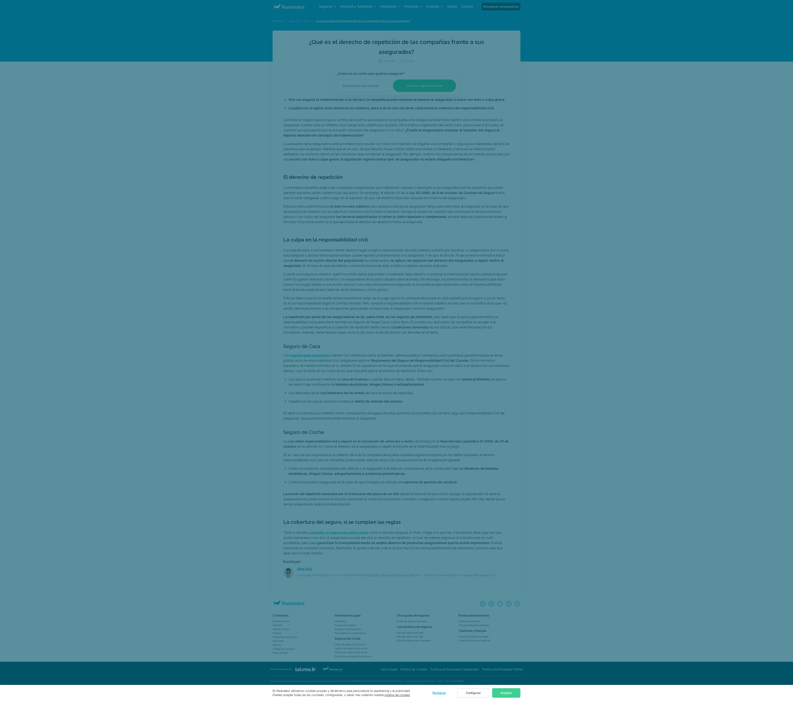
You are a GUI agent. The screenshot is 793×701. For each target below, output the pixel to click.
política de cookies (397, 695)
